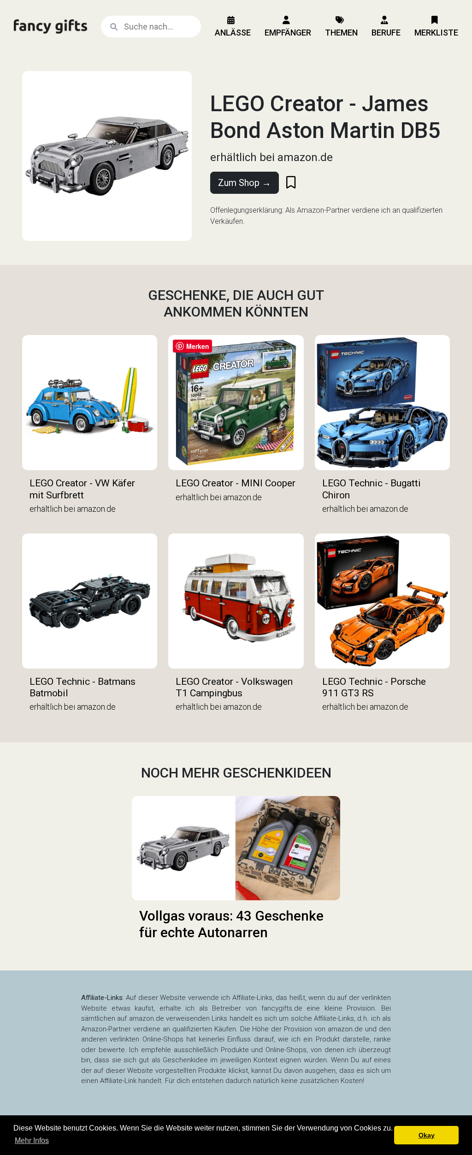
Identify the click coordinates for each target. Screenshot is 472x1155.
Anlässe (233, 32)
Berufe (386, 32)
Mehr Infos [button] (32, 1140)
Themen (341, 32)
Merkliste (436, 32)
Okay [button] (427, 1135)
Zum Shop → (244, 182)
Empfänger (288, 32)
